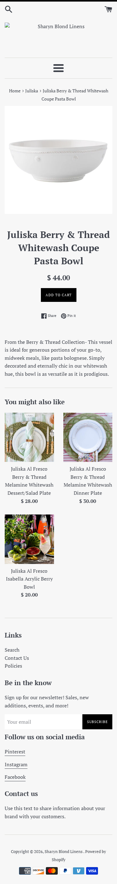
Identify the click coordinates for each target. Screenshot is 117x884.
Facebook (15, 776)
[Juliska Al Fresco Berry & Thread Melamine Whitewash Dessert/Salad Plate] (29, 437)
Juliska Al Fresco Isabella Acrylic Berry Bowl (29, 578)
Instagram (16, 764)
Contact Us (17, 657)
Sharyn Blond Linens (64, 851)
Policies (13, 665)
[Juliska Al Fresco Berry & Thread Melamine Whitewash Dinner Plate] (88, 437)
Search (12, 649)
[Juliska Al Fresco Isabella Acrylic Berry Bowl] (29, 539)
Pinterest (15, 751)
